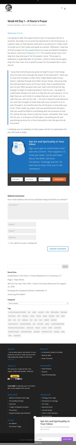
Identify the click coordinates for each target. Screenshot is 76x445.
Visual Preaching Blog (48, 375)
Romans (37, 328)
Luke (35, 320)
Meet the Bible (46, 355)
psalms (47, 324)
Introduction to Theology (50, 401)
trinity (62, 332)
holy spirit (51, 316)
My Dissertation (47, 416)
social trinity (57, 328)
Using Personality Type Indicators (19, 413)
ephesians (25, 316)
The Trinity (45, 404)
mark (40, 320)
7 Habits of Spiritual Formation (19, 407)
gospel (45, 316)
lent (19, 320)
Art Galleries (13, 423)
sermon (44, 328)
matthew (46, 320)
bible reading (54, 312)
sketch (50, 328)
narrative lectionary (25, 324)
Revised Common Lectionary (16, 328)
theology (56, 332)
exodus (32, 316)
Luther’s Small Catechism (50, 413)
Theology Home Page (49, 398)
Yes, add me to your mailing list (23, 243)
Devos (34, 25)
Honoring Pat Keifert (16, 294)
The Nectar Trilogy (15, 426)
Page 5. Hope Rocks (16, 279)
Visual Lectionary (47, 358)
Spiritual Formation (13, 332)
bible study (64, 312)
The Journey (13, 410)
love (31, 320)
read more (11, 359)
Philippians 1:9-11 (33, 53)
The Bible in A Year (47, 332)
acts (29, 312)
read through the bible (57, 324)
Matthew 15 (42, 290)
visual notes (17, 335)
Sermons (44, 372)
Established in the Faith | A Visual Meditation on (34, 276)
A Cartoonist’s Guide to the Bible (52, 352)
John (14, 320)
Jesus (9, 320)
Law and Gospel (47, 410)
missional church (13, 324)
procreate (40, 324)
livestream (25, 320)
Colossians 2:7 (55, 276)
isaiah (62, 316)
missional (53, 320)
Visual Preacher (46, 369)
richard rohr (30, 328)
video (10, 335)
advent (34, 312)
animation (41, 312)
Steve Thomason (15, 25)
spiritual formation (26, 332)
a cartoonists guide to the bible (17, 312)
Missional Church (47, 407)
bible (47, 312)
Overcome (12, 404)
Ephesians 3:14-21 (15, 33)
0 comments (42, 25)
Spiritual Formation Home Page (19, 398)
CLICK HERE (11, 386)
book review (11, 316)
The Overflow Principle (16, 401)
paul (34, 324)
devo (18, 316)
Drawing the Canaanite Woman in (27, 290)
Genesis (38, 316)
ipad (58, 316)
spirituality (37, 332)
